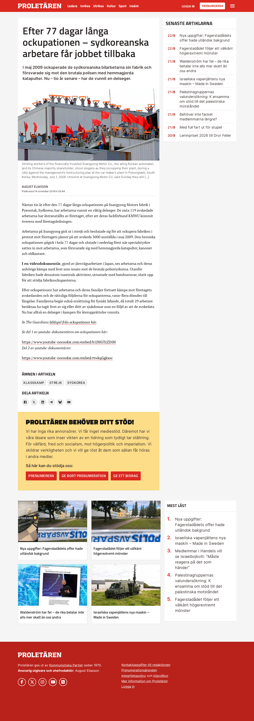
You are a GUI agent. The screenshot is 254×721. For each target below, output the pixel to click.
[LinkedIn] (42, 402)
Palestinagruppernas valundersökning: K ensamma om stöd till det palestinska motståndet (198, 583)
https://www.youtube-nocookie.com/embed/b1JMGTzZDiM (69, 342)
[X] (34, 402)
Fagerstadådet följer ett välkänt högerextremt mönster (117, 551)
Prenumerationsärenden (139, 670)
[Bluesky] (60, 402)
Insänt (134, 6)
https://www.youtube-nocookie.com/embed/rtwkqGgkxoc (67, 357)
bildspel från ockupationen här (73, 322)
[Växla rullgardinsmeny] (232, 6)
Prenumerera (212, 6)
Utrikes (98, 6)
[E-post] (68, 402)
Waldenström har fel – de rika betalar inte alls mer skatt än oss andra (204, 66)
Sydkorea (76, 383)
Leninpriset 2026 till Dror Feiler (205, 135)
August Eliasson (35, 186)
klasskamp (33, 383)
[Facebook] (25, 402)
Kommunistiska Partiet (66, 665)
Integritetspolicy (133, 676)
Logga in (188, 6)
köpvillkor (160, 676)
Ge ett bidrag (125, 475)
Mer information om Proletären (144, 681)
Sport (122, 6)
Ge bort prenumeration (84, 475)
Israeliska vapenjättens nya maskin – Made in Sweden (121, 615)
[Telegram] (51, 402)
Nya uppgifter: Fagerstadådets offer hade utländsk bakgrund (51, 551)
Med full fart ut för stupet (201, 127)
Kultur (111, 6)
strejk (55, 383)
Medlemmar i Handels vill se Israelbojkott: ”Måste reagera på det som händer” (198, 559)
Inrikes (85, 6)
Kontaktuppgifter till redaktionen (145, 665)
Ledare (72, 6)
